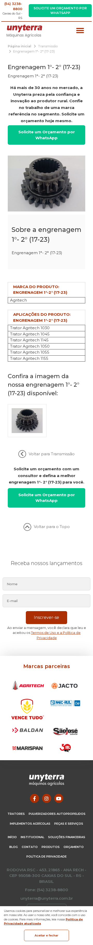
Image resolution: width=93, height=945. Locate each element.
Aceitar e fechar (46, 935)
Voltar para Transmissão (52, 453)
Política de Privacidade (46, 856)
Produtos (51, 847)
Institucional (32, 837)
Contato (30, 847)
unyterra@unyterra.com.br (46, 898)
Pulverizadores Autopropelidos (57, 814)
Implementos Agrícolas (30, 823)
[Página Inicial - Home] (24, 28)
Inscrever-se (46, 617)
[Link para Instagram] (46, 798)
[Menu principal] (80, 31)
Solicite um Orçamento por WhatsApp (60, 10)
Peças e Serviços (68, 823)
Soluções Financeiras (66, 837)
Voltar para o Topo (52, 526)
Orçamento (74, 847)
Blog (13, 847)
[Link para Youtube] (58, 798)
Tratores (16, 814)
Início (12, 837)
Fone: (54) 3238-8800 (46, 889)
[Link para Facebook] (34, 798)
